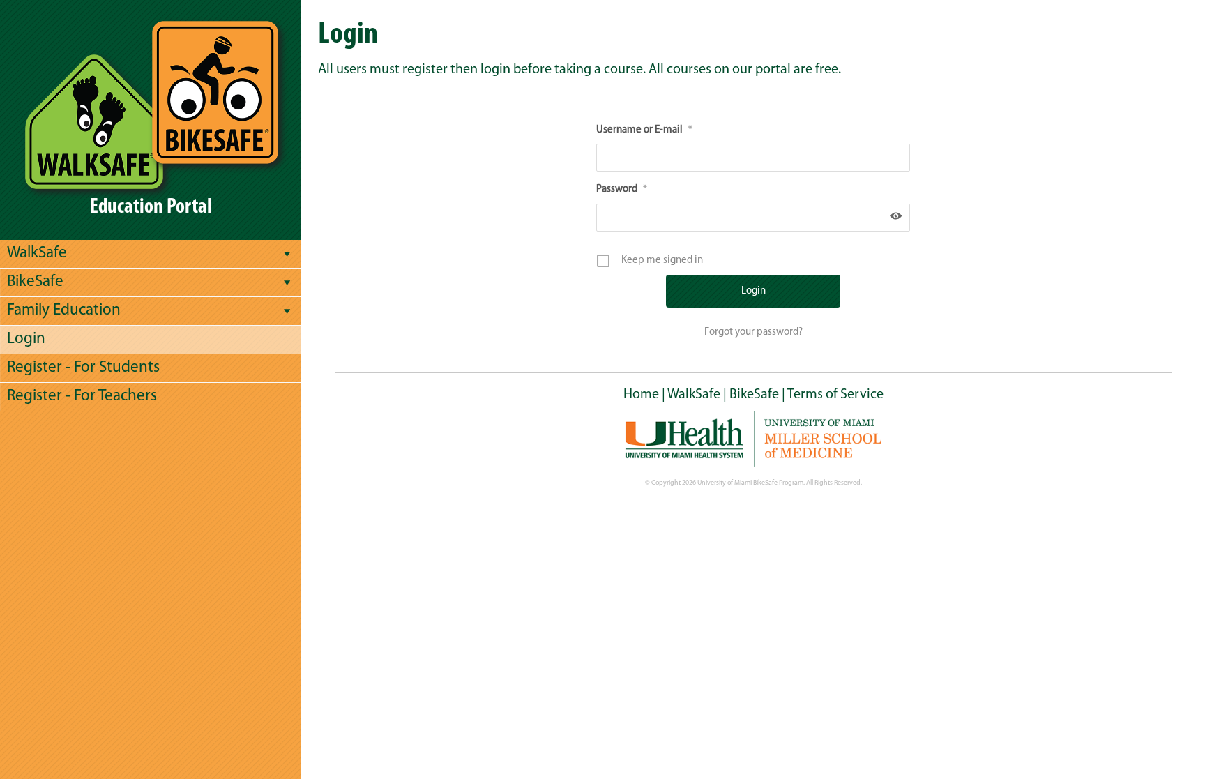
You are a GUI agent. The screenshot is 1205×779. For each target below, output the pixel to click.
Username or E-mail (644, 130)
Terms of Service (835, 395)
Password (621, 189)
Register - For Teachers (82, 396)
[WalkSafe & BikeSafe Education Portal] (150, 104)
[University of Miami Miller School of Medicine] (753, 439)
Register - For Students (83, 368)
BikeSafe (754, 395)
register (425, 70)
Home (641, 395)
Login (26, 339)
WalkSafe (693, 395)
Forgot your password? (753, 332)
